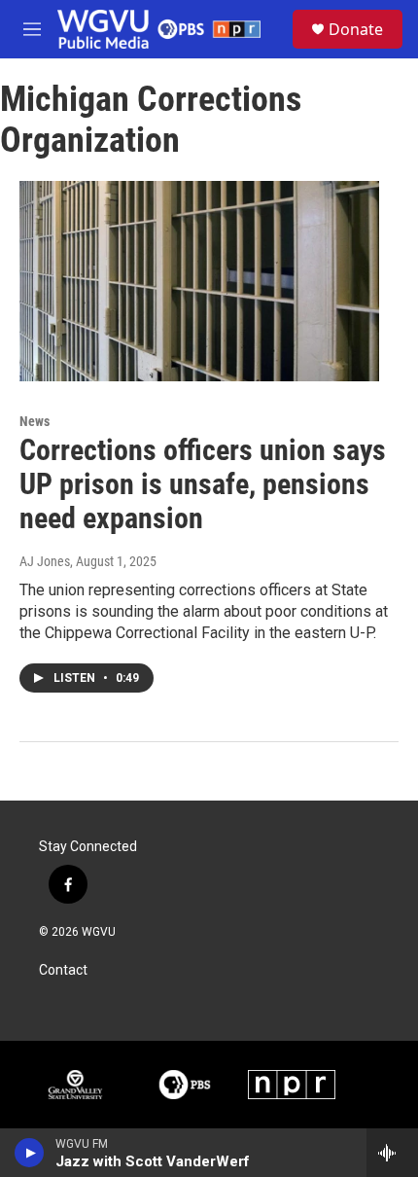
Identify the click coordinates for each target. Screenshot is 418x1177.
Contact (63, 970)
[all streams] (392, 1152)
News (34, 421)
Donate (356, 29)
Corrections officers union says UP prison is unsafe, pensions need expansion (202, 484)
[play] (29, 1152)
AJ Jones (44, 561)
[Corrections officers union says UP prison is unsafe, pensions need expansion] (199, 281)
